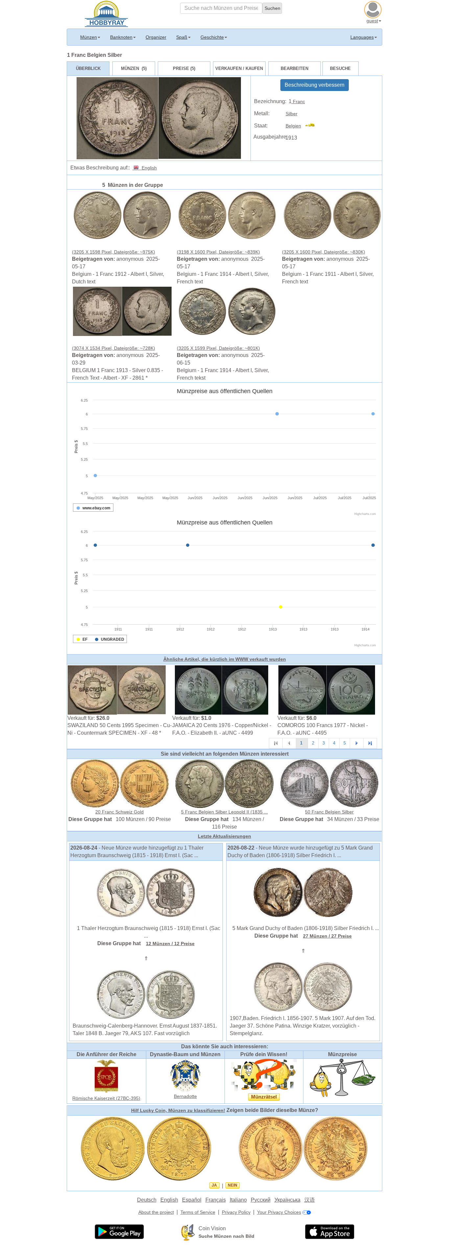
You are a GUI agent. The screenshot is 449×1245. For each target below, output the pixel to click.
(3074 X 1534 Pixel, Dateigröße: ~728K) (113, 348)
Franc (298, 101)
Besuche (340, 68)
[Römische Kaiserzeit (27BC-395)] (106, 1075)
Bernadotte (185, 1096)
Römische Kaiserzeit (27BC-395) (106, 1098)
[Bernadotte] (185, 1074)
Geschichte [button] (212, 37)
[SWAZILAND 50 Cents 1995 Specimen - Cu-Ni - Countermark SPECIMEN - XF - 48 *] (116, 689)
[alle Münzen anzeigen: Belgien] (312, 125)
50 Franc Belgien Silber (329, 811)
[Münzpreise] (342, 1077)
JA (214, 1185)
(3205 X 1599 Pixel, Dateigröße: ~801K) (218, 348)
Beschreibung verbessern (314, 85)
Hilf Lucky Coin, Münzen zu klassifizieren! (178, 1110)
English (148, 167)
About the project (156, 1212)
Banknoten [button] (121, 37)
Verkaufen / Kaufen (239, 68)
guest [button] (372, 20)
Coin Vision (212, 1228)
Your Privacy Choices (279, 1212)
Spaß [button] (181, 37)
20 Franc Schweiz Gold (119, 811)
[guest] (374, 9)
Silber (291, 113)
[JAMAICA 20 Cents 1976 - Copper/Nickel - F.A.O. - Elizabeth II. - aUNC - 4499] (221, 689)
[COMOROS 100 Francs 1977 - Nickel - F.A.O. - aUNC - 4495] (326, 689)
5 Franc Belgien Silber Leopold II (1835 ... (224, 811)
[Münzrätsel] (264, 1074)
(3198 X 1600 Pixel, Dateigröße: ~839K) (218, 252)
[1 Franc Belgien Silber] (122, 214)
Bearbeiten (294, 68)
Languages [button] (362, 37)
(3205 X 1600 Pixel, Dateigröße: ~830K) (323, 252)
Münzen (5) (134, 68)
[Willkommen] (106, 13)
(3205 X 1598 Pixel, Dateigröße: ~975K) (113, 252)
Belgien (293, 125)
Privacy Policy (236, 1212)
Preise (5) (184, 68)
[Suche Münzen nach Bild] (188, 1232)
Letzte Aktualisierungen (224, 836)
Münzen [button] (88, 37)
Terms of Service (197, 1212)
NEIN (232, 1185)
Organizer (156, 37)
